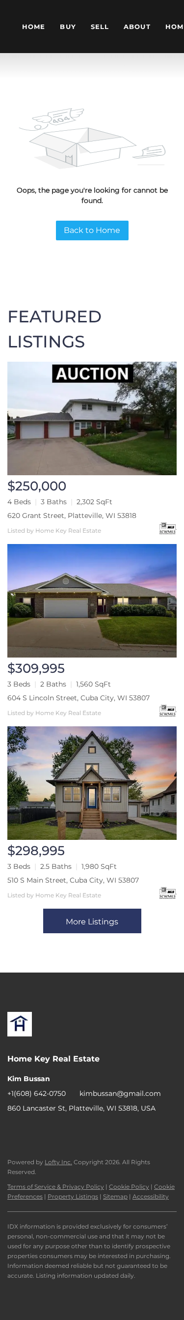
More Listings (92, 921)
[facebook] (14, 1130)
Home (33, 26)
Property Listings (73, 1196)
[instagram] (73, 1130)
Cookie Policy (129, 1186)
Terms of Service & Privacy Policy (55, 1186)
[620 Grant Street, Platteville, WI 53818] (92, 418)
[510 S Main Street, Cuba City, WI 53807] (92, 783)
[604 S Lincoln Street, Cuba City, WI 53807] (92, 601)
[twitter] (54, 1130)
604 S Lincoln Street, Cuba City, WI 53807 (78, 697)
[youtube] (93, 1130)
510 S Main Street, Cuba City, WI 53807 (73, 880)
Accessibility (150, 1196)
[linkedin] (34, 1130)
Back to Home (92, 230)
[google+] (112, 1130)
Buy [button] (68, 26)
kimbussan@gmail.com (120, 1093)
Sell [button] (100, 26)
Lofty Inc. (58, 1162)
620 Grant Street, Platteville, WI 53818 (71, 515)
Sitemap (115, 1196)
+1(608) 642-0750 (36, 1093)
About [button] (137, 26)
